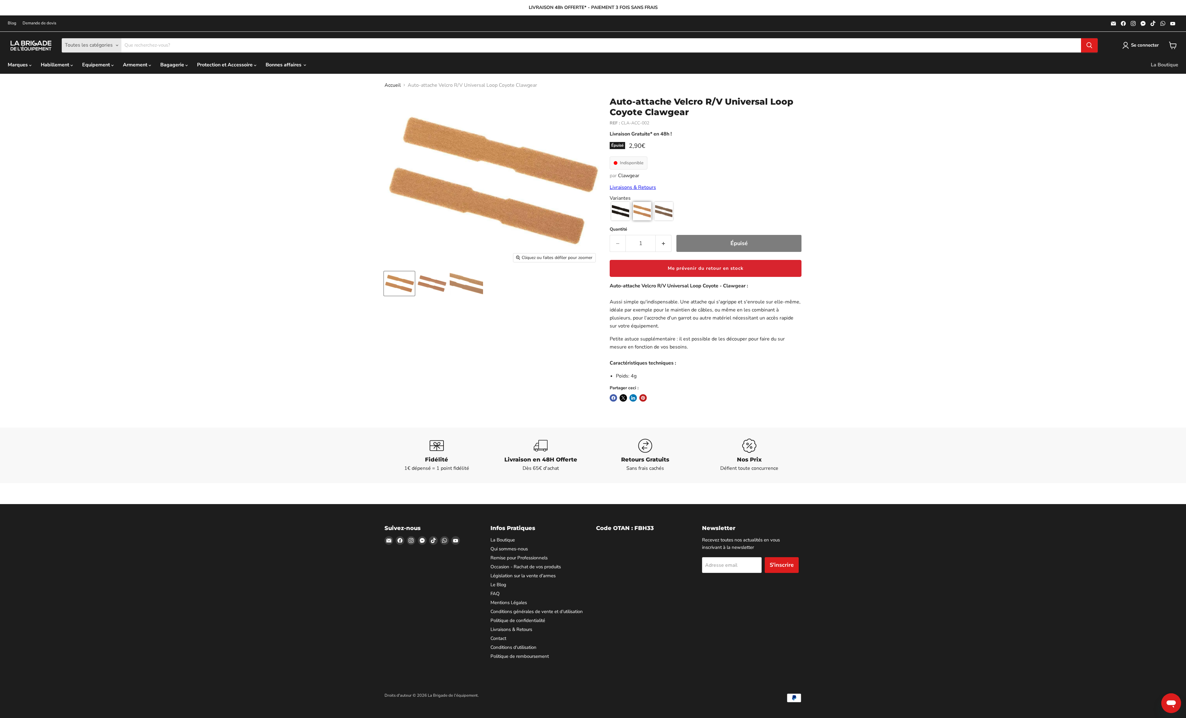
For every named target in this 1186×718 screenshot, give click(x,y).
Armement (136, 64)
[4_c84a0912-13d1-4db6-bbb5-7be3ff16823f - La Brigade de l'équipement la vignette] (432, 283)
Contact (498, 638)
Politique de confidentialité (517, 620)
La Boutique (1164, 64)
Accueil (393, 85)
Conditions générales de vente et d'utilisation (536, 611)
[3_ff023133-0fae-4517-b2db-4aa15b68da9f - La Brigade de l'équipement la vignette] (399, 283)
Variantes (620, 198)
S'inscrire (782, 565)
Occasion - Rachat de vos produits (525, 567)
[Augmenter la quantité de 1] (663, 243)
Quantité (618, 229)
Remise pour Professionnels (519, 558)
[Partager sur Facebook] (613, 398)
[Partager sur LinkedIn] (633, 398)
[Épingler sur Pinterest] (643, 398)
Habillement (55, 64)
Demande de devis (39, 23)
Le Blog (498, 585)
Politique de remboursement (519, 656)
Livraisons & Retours (633, 187)
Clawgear (628, 175)
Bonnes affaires (284, 64)
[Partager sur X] (623, 398)
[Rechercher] (1089, 45)
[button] (620, 211)
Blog (12, 23)
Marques (18, 64)
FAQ (495, 594)
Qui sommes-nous (509, 549)
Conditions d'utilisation (513, 647)
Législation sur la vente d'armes (523, 576)
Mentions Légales (508, 602)
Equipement (96, 64)
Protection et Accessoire (225, 64)
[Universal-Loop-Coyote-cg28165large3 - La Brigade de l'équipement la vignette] (466, 283)
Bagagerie (172, 64)
